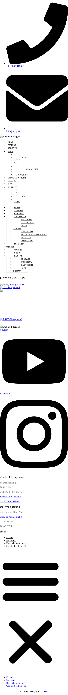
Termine (18, 210)
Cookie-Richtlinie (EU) (16, 546)
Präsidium (26, 219)
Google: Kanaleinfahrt (11, 517)
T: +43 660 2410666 (10, 501)
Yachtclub (20, 216)
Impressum (26, 262)
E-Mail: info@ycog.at (10, 496)
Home (17, 207)
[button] (30, 611)
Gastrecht (27, 231)
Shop (17, 252)
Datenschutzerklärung (16, 543)
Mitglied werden (17, 177)
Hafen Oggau (17, 162)
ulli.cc (46, 691)
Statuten (26, 237)
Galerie (18, 249)
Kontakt (12, 187)
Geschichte (27, 222)
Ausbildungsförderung (27, 169)
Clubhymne (27, 240)
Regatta (19, 213)
